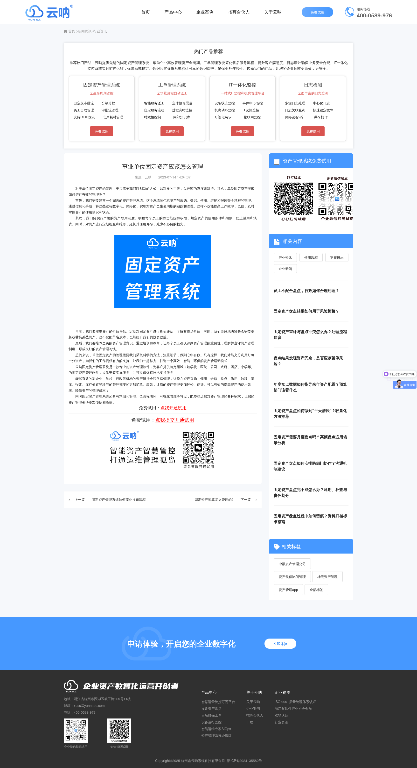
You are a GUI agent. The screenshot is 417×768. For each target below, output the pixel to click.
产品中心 (173, 11)
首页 (145, 11)
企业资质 (282, 692)
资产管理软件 (139, 366)
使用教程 (311, 257)
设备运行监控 (211, 721)
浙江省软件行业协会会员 (293, 708)
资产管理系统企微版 (216, 735)
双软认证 (281, 715)
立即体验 (280, 643)
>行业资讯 (99, 30)
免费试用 (316, 12)
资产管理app (288, 589)
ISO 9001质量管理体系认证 (295, 701)
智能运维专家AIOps (216, 728)
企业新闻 (285, 268)
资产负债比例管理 (292, 576)
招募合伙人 (239, 11)
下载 (249, 721)
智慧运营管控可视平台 (218, 701)
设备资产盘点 (211, 708)
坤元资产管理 (327, 576)
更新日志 (337, 257)
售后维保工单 (211, 715)
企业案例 (205, 11)
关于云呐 (273, 11)
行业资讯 (285, 257)
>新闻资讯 (83, 30)
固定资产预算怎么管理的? (214, 499)
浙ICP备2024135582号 (244, 760)
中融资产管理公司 (292, 563)
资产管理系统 (133, 200)
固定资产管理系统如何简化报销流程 (119, 499)
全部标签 (316, 589)
